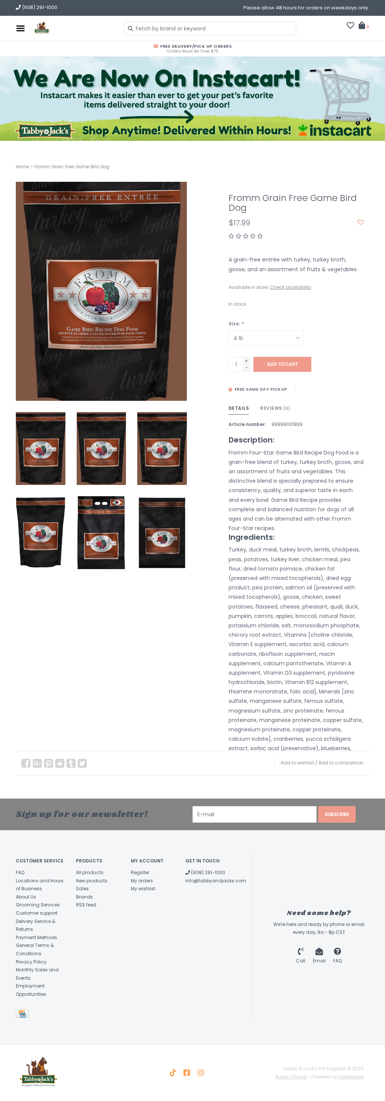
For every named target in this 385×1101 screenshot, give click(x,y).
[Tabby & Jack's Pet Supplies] (72, 28)
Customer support (37, 913)
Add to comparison (341, 763)
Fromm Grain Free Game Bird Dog (71, 166)
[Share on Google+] (37, 763)
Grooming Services (38, 905)
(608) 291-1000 (207, 872)
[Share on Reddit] (59, 763)
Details (239, 408)
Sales (82, 888)
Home (22, 166)
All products (89, 872)
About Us (26, 897)
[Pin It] (48, 763)
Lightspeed (351, 1077)
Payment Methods (36, 937)
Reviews (275, 408)
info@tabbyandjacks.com (215, 880)
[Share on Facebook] (25, 763)
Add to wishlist (297, 763)
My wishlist (143, 888)
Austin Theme (290, 1077)
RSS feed (86, 905)
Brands (84, 897)
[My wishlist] (350, 26)
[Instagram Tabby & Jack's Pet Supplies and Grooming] (200, 1073)
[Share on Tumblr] (71, 763)
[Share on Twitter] (82, 763)
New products (92, 880)
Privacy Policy (31, 962)
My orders (142, 880)
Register (140, 872)
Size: (236, 323)
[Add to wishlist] (361, 223)
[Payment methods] (23, 1015)
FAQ (20, 872)
